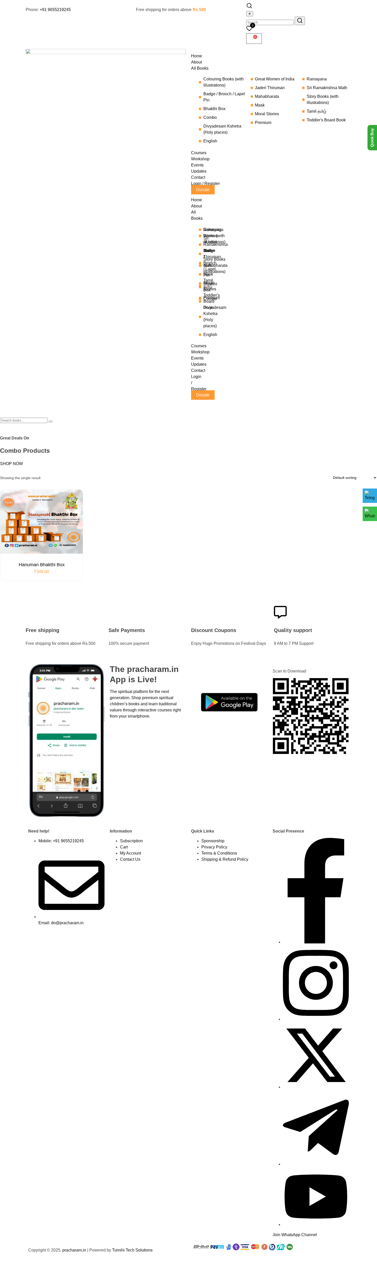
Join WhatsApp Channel (295, 1235)
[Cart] (254, 38)
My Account (130, 853)
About (196, 206)
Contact (198, 370)
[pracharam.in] (106, 52)
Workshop (200, 352)
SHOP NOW (11, 463)
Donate (203, 395)
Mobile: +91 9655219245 (61, 841)
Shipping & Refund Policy (224, 859)
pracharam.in (74, 1250)
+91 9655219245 (55, 9)
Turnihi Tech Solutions (132, 1250)
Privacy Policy (214, 847)
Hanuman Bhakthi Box (42, 564)
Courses (198, 346)
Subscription (131, 841)
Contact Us (130, 859)
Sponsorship (212, 841)
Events (197, 358)
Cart (124, 847)
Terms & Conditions (219, 853)
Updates (198, 364)
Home (196, 200)
